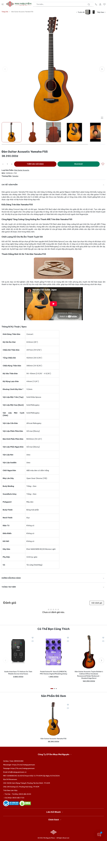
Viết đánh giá (96, 603)
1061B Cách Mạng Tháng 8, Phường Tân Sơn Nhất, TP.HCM (28, 783)
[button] (102, 69)
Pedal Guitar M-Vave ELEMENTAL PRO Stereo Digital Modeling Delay (53, 673)
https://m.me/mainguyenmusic (23, 765)
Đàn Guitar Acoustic (21, 170)
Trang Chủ (5, 11)
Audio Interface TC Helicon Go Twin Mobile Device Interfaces (18, 673)
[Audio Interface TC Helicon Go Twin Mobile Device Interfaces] (18, 652)
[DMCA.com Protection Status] (25, 803)
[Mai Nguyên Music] (18, 4)
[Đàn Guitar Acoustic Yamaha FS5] (53, 719)
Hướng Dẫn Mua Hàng (11, 578)
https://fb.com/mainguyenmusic (22, 768)
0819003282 (18, 761)
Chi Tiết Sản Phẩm (9, 185)
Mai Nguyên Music (49, 838)
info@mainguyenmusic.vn (17, 772)
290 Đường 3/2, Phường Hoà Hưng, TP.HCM (23, 787)
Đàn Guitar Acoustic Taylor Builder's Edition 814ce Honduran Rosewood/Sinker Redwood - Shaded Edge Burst (89, 675)
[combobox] (64, 4)
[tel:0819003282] (96, 4)
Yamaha (15, 176)
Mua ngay (78, 164)
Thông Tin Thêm (9, 587)
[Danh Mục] (3, 4)
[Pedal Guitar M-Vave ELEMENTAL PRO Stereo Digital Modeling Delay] (53, 652)
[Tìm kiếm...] (89, 4)
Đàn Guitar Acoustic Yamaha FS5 (53, 739)
